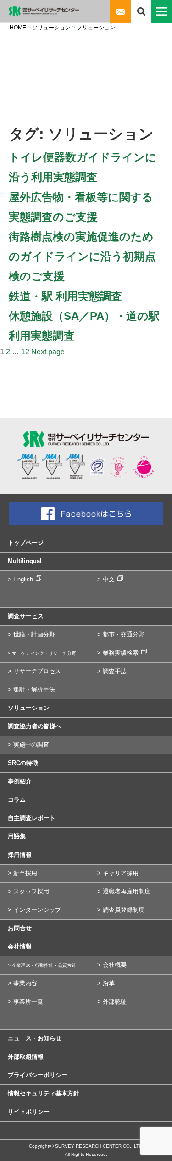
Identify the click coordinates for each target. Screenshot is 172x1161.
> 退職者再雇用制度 (123, 891)
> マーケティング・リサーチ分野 (42, 653)
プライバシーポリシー (37, 1075)
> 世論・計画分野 (31, 634)
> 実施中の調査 (28, 744)
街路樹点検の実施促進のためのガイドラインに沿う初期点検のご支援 (82, 256)
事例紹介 (20, 781)
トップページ (26, 542)
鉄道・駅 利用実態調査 (65, 296)
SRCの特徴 (23, 762)
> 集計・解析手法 (31, 689)
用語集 (17, 836)
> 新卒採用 (22, 873)
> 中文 (106, 579)
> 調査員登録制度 (120, 909)
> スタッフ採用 (28, 891)
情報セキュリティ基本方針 (43, 1093)
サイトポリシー (29, 1111)
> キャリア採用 (118, 873)
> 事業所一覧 (25, 1001)
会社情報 (20, 946)
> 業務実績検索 (118, 652)
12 (25, 352)
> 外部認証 (112, 1001)
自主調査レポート (31, 818)
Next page (48, 352)
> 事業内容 (22, 983)
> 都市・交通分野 (120, 634)
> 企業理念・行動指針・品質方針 (42, 965)
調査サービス (26, 616)
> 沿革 (106, 983)
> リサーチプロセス (34, 671)
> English (20, 579)
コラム (17, 799)
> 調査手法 (112, 671)
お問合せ (20, 928)
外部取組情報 (26, 1056)
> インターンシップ (34, 909)
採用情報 (20, 854)
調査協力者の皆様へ (34, 726)
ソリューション (29, 707)
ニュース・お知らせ (34, 1038)
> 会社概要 (112, 964)
